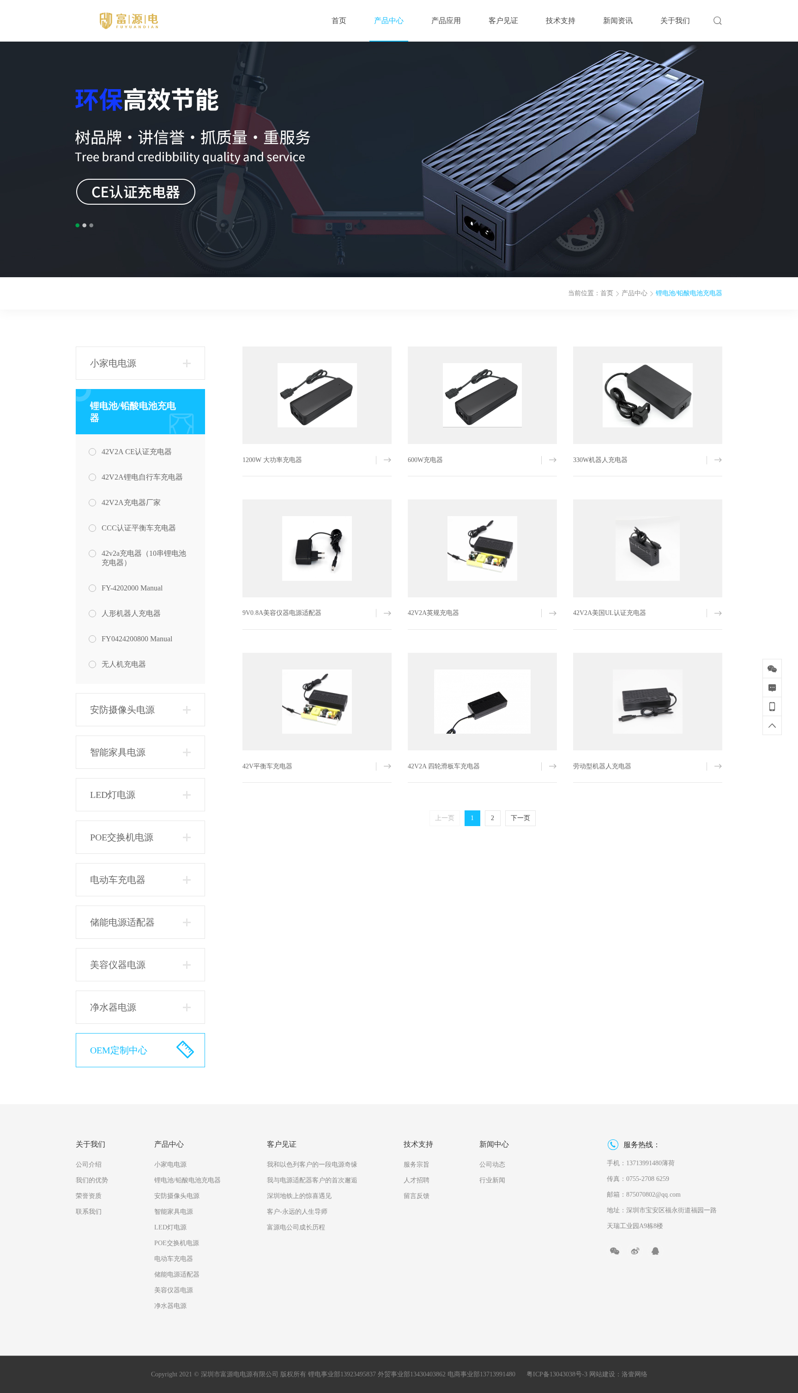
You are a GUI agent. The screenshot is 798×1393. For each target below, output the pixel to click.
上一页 (444, 818)
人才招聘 (416, 1180)
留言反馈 (416, 1195)
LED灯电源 (170, 1227)
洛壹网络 (634, 1374)
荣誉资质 (89, 1195)
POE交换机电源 (176, 1243)
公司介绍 (89, 1164)
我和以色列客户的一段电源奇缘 (312, 1164)
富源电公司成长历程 (296, 1227)
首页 (606, 293)
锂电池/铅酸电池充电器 (689, 293)
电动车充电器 (173, 1258)
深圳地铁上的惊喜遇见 (299, 1195)
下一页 (520, 818)
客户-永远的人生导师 (297, 1211)
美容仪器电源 (173, 1290)
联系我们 (89, 1211)
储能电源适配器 (177, 1274)
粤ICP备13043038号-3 (556, 1374)
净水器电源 (170, 1305)
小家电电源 (170, 1164)
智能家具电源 (173, 1211)
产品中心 (634, 293)
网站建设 (602, 1374)
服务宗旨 (416, 1164)
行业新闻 (492, 1180)
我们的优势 (92, 1180)
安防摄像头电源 (177, 1195)
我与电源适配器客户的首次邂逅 (312, 1180)
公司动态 (492, 1164)
